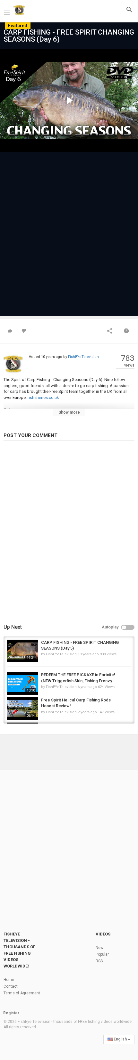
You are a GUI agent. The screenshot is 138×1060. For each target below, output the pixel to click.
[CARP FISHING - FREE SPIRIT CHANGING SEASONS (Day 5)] (22, 651)
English (120, 1039)
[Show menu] (7, 12)
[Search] (129, 9)
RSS (99, 961)
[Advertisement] (69, 231)
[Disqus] (69, 533)
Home (9, 979)
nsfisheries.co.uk (43, 397)
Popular (102, 954)
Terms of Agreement (22, 993)
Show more (69, 412)
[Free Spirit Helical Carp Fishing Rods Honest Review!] (22, 708)
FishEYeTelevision (83, 357)
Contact (11, 986)
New (99, 947)
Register (11, 1013)
